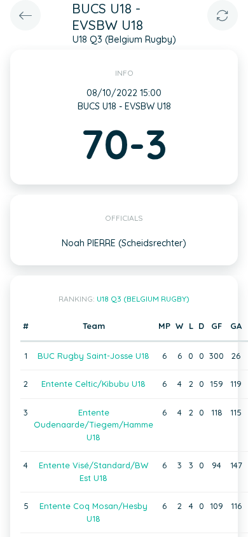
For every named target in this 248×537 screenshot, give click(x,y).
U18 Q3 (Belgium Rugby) (143, 298)
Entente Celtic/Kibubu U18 (93, 384)
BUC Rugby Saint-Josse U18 (93, 356)
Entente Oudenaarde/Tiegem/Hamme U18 (93, 424)
